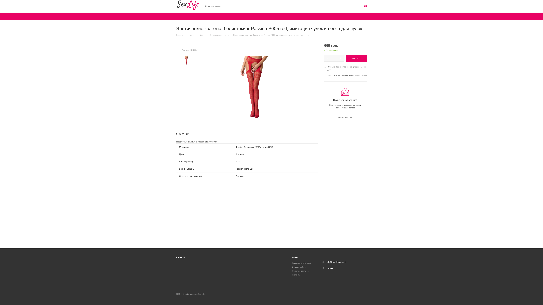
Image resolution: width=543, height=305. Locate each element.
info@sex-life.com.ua (336, 262)
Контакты (296, 275)
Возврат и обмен (299, 267)
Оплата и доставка (300, 271)
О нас (295, 257)
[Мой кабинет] (354, 6)
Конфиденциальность (301, 263)
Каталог (180, 257)
